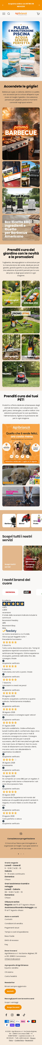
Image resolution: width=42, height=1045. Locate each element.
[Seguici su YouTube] (18, 1014)
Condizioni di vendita (14, 923)
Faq (6, 944)
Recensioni (29, 1040)
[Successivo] (39, 5)
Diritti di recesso (12, 940)
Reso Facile (9, 936)
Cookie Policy (19, 1040)
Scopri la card (13, 1007)
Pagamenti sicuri (12, 927)
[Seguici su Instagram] (12, 1014)
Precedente (7, 639)
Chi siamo (9, 972)
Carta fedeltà (11, 976)
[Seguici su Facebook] (6, 1014)
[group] (21, 49)
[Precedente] (2, 5)
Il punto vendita (11, 968)
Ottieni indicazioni (12, 959)
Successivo (16, 639)
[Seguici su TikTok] (24, 1014)
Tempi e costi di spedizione (16, 932)
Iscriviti (10, 991)
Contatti (8, 919)
